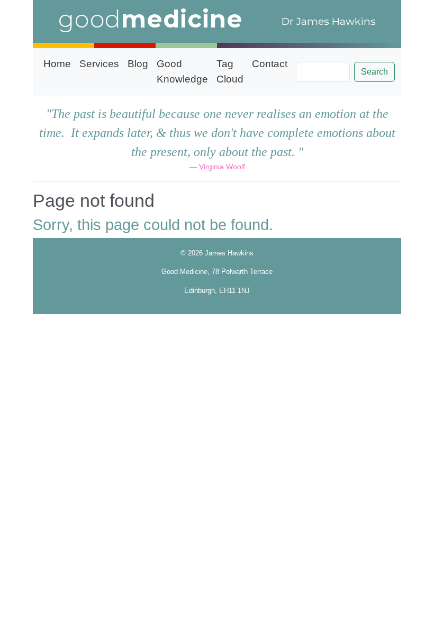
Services (99, 63)
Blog (138, 63)
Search (374, 71)
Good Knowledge (182, 71)
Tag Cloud (229, 71)
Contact (269, 63)
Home (57, 63)
